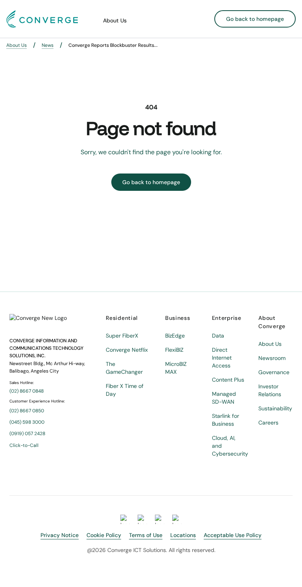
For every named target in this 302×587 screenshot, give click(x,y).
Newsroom (271, 358)
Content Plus (228, 379)
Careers (268, 422)
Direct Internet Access (222, 357)
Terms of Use (145, 535)
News (47, 45)
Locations (183, 535)
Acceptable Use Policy (232, 535)
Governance (273, 372)
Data (218, 335)
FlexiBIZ (174, 349)
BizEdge (175, 335)
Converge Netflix (127, 349)
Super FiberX (122, 335)
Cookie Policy (104, 535)
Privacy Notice (60, 535)
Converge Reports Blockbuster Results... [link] (113, 45)
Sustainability (275, 408)
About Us (115, 20)
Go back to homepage (255, 18)
